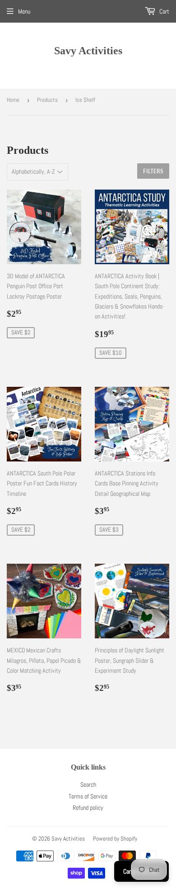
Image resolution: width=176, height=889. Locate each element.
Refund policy (88, 807)
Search (88, 784)
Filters (153, 171)
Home (13, 100)
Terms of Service (88, 796)
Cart (163, 11)
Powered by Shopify (115, 838)
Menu (24, 11)
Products (47, 100)
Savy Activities (88, 50)
